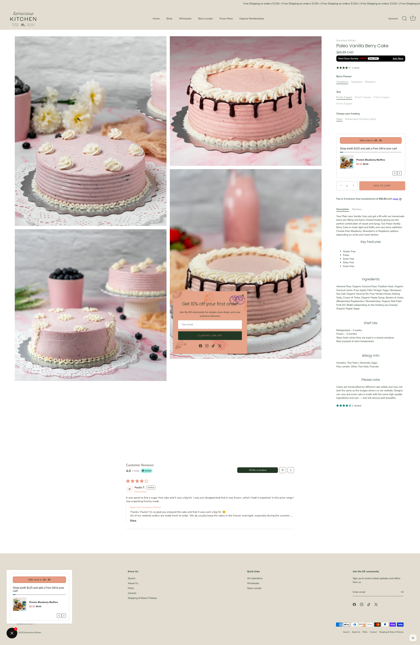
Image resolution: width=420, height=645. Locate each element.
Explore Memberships (252, 18)
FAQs (131, 588)
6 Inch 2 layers (344, 97)
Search (131, 578)
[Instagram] (207, 345)
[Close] (242, 295)
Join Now (398, 58)
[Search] (404, 18)
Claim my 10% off (210, 335)
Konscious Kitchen (346, 40)
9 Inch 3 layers (344, 103)
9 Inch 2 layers (381, 97)
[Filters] (282, 470)
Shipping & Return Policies (142, 598)
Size (338, 91)
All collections (254, 578)
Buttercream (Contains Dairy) (360, 119)
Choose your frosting (348, 113)
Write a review (257, 470)
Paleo (339, 119)
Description (342, 209)
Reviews (357, 209)
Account (393, 18)
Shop (169, 18)
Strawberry (342, 81)
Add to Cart (382, 185)
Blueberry (370, 81)
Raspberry (357, 81)
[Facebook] (200, 345)
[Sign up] (402, 592)
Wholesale (185, 18)
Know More (226, 18)
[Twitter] (219, 345)
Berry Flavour (344, 76)
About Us (133, 583)
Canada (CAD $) (24, 624)
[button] (344, 405)
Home (156, 18)
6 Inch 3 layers (363, 97)
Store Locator (205, 18)
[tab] (344, 209)
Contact (132, 593)
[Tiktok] (213, 345)
